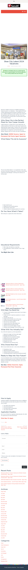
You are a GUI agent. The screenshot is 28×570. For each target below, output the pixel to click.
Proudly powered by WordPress (10, 567)
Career (2, 543)
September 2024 (4, 521)
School (2, 557)
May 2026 (3, 497)
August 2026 (3, 491)
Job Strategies (3, 553)
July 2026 (3, 493)
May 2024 (3, 529)
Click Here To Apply (7, 418)
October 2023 (3, 535)
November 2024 (4, 517)
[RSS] (14, 1)
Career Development (5, 545)
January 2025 (3, 513)
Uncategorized (3, 559)
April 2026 (3, 499)
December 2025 (4, 501)
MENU (25, 11)
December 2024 (4, 515)
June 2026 (3, 495)
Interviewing (3, 551)
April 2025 (3, 509)
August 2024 (3, 523)
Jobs (6, 422)
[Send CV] (14, 5)
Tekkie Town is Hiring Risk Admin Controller (22, 427)
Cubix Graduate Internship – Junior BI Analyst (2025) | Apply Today (13, 481)
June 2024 (3, 527)
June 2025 (3, 505)
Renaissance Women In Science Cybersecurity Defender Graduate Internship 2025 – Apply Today (15, 284)
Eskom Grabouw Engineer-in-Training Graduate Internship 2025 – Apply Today (14, 305)
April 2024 (3, 531)
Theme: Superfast (20, 567)
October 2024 (3, 519)
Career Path (3, 547)
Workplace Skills (4, 561)
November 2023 (4, 533)
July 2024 (3, 525)
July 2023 (3, 537)
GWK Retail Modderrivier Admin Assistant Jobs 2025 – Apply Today (14, 479)
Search (2, 465)
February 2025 (3, 511)
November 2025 (4, 503)
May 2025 (3, 507)
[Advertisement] (14, 29)
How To (2, 549)
